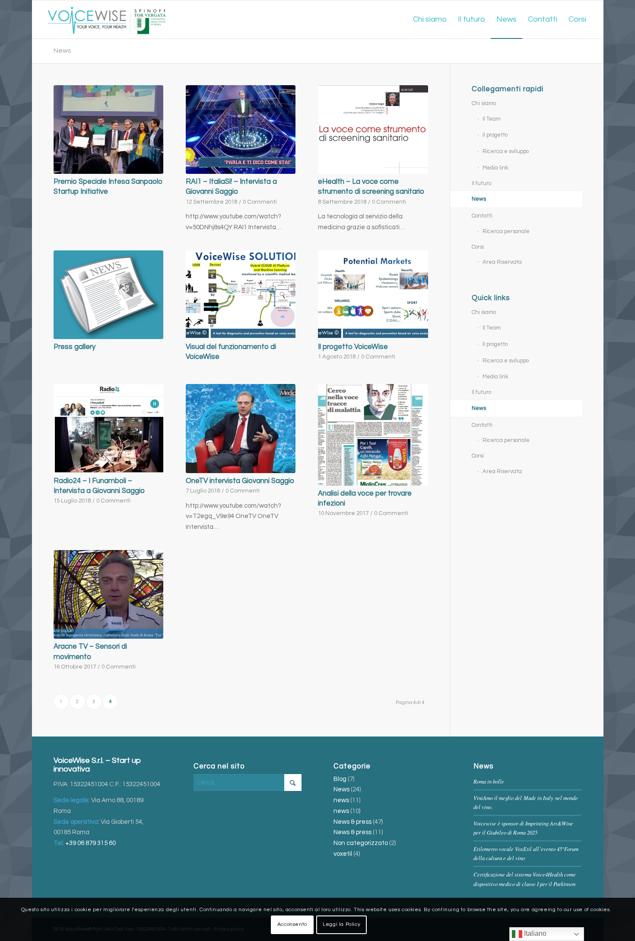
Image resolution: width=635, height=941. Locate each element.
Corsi (478, 247)
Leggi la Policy (341, 924)
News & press (352, 822)
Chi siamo (484, 103)
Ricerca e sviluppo (506, 151)
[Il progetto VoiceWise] (373, 294)
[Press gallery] (108, 294)
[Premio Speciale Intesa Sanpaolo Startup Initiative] (108, 129)
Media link (495, 168)
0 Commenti (260, 202)
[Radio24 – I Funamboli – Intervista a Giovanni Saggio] (108, 428)
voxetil (342, 854)
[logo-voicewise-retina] (106, 19)
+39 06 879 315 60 (90, 843)
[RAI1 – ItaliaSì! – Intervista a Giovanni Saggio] (240, 129)
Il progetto (495, 135)
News (62, 50)
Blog (339, 779)
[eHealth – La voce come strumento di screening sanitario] (373, 129)
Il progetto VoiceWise (353, 346)
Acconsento (292, 924)
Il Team (492, 119)
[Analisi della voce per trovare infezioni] (373, 434)
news (341, 800)
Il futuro (481, 183)
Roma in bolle (488, 781)
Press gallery (74, 346)
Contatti (482, 216)
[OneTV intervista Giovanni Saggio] (240, 428)
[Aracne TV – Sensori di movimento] (108, 594)
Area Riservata (502, 262)
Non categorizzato (360, 843)
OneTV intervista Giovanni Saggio (240, 480)
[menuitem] (429, 19)
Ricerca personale (506, 231)
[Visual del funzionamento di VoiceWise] (240, 294)
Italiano (534, 933)
